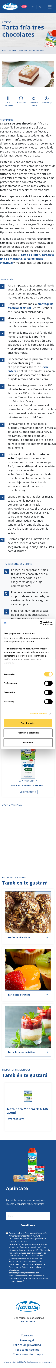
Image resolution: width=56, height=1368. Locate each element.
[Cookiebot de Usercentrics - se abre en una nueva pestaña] (40, 623)
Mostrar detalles (38, 713)
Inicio (4, 50)
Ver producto (28, 792)
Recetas (12, 50)
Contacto (27, 1335)
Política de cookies (27, 1349)
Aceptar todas (28, 723)
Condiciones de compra (28, 1354)
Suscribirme (28, 1225)
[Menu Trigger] (50, 7)
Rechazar (28, 742)
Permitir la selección (28, 732)
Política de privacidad (27, 1345)
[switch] (48, 683)
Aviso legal (27, 1340)
